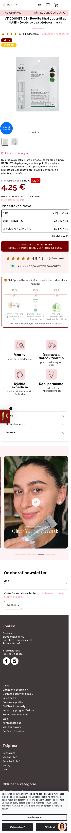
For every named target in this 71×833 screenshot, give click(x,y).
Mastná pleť (10, 757)
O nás (6, 685)
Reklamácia (9, 698)
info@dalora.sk (11, 650)
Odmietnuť (17, 827)
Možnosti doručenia (12, 200)
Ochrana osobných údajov (18, 694)
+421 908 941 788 (13, 654)
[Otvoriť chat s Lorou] (62, 826)
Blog (5, 718)
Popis (9, 415)
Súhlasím (51, 827)
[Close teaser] (11, 408)
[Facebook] (6, 661)
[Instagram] (14, 661)
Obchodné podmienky (16, 689)
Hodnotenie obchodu (15, 714)
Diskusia (11, 432)
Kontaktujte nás (12, 723)
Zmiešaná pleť (11, 761)
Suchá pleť (9, 753)
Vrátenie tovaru (12, 727)
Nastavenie (34, 817)
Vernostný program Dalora (18, 710)
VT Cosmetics (35, 28)
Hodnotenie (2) (15, 424)
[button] (5, 416)
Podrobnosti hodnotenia (55, 34)
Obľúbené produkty (14, 706)
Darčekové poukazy (14, 731)
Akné (5, 769)
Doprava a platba (13, 702)
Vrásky (6, 765)
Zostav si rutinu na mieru (35, 246)
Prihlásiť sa (13, 605)
